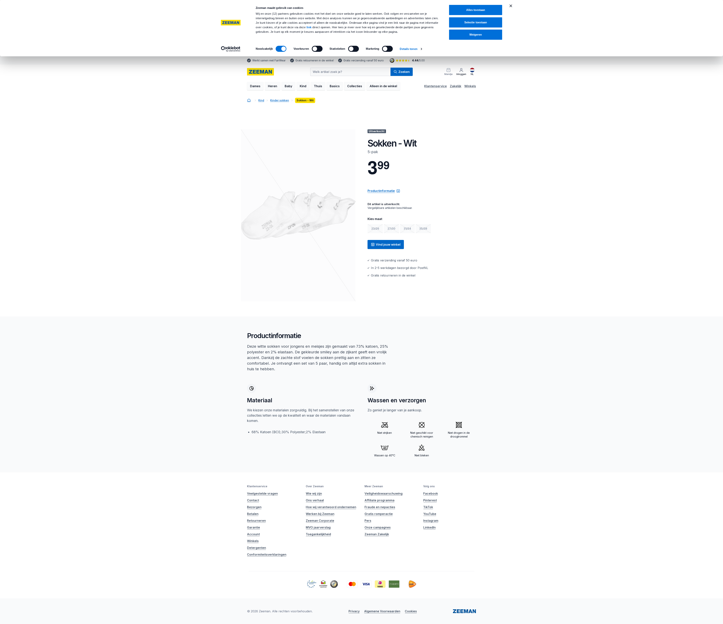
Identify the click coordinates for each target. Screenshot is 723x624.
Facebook (430, 493)
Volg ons (429, 486)
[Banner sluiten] (510, 6)
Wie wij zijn (314, 493)
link (310, 27)
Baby (288, 86)
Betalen (253, 514)
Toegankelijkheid (318, 534)
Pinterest (430, 500)
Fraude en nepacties (380, 507)
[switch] (317, 49)
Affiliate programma (379, 500)
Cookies (411, 611)
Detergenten (256, 548)
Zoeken (404, 72)
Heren (272, 86)
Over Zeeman (315, 486)
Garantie (253, 527)
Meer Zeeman (374, 486)
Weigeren (475, 34)
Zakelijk (455, 86)
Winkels (470, 86)
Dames (255, 86)
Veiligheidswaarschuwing (384, 493)
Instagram (430, 520)
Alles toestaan (475, 9)
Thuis (318, 86)
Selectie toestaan (475, 22)
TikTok (428, 507)
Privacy (354, 611)
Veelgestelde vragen (262, 493)
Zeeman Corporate (320, 520)
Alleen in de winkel (383, 86)
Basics (335, 86)
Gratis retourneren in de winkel (314, 60)
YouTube (429, 514)
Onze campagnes (378, 527)
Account (253, 534)
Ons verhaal (315, 500)
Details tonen (408, 48)
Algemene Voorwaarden (382, 611)
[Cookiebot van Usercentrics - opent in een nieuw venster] (230, 49)
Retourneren (256, 520)
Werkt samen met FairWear (269, 60)
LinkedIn (429, 527)
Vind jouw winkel (388, 244)
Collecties (354, 86)
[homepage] (260, 72)
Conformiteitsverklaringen (266, 554)
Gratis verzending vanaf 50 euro (363, 60)
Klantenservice (435, 86)
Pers (368, 520)
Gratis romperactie (379, 514)
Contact (253, 500)
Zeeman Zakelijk (377, 534)
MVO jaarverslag (318, 527)
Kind (303, 86)
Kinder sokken (279, 100)
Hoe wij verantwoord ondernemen (331, 507)
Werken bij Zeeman (320, 514)
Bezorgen (254, 507)
